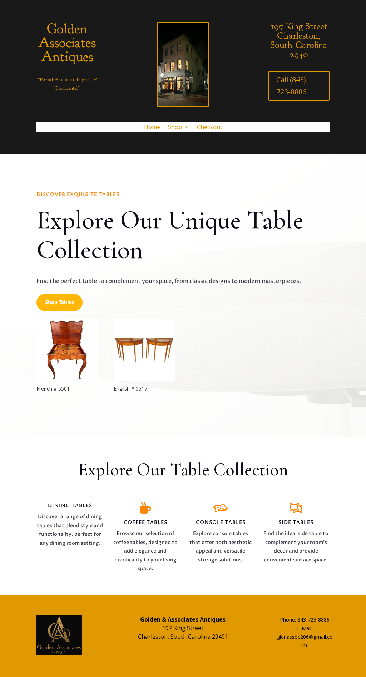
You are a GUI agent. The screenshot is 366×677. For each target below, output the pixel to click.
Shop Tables (59, 302)
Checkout (209, 127)
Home (152, 127)
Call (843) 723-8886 (291, 86)
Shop (175, 127)
